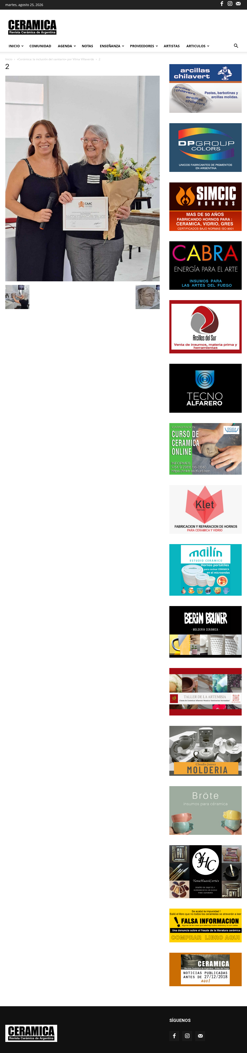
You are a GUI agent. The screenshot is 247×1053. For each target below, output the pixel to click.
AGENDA (65, 46)
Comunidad (40, 46)
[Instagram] (229, 3)
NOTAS (87, 46)
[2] (82, 280)
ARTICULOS (196, 46)
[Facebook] (221, 3)
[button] (236, 46)
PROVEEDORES (142, 46)
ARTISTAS (172, 46)
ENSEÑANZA (110, 46)
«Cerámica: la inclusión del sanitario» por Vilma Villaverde (55, 59)
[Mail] (238, 3)
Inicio (14, 46)
